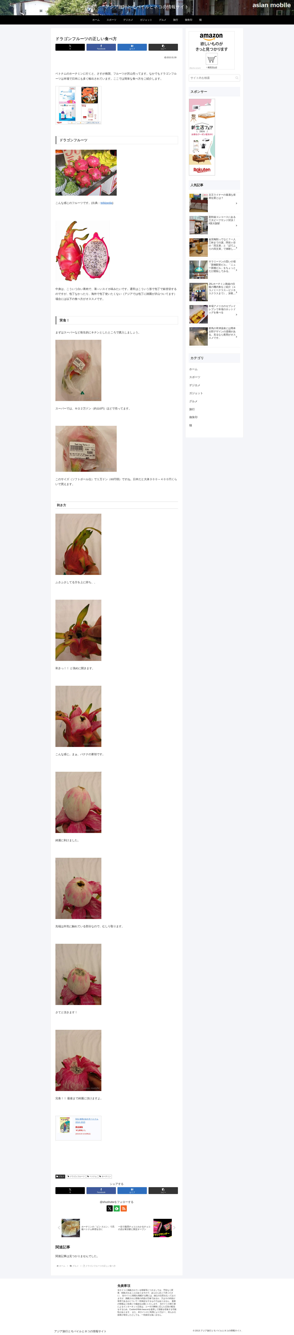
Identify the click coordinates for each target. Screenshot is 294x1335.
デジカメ (194, 385)
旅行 (192, 409)
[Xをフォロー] (110, 1208)
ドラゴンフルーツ (77, 1176)
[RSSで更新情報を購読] (124, 1208)
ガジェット (196, 393)
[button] (163, 47)
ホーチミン (106, 1176)
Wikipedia (106, 202)
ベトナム (93, 1176)
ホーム (193, 369)
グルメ (61, 1176)
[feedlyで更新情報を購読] (117, 1208)
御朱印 (193, 417)
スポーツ (194, 377)
